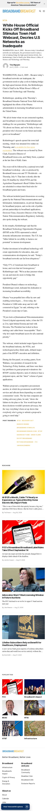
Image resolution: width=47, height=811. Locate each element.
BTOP (40, 431)
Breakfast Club (27, 776)
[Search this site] (40, 11)
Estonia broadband (25, 442)
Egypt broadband (24, 438)
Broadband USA (27, 780)
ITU (36, 442)
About (4, 795)
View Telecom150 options (13, 807)
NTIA (5, 20)
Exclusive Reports (28, 783)
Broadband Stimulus (26, 427)
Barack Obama (23, 424)
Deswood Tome (23, 435)
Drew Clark (36, 435)
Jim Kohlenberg (23, 445)
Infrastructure (7, 767)
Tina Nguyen (15, 65)
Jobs (4, 802)
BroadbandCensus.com (27, 431)
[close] (44, 4)
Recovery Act (28, 420)
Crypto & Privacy (8, 777)
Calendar (5, 798)
